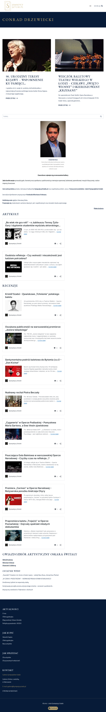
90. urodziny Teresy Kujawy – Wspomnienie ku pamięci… (24, 80)
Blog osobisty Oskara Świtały (12, 620)
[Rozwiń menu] (90, 6)
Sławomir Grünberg (9, 565)
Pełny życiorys (99, 208)
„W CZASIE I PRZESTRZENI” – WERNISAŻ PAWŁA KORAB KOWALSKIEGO (26, 579)
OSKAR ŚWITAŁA (53, 160)
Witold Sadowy (7, 560)
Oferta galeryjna (7, 617)
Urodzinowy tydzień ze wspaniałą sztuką (15, 582)
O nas (4, 613)
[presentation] (26, 55)
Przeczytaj (12, 98)
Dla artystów (6, 657)
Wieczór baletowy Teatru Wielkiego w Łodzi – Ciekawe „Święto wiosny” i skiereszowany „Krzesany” (79, 83)
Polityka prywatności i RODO (11, 623)
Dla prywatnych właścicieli (11, 660)
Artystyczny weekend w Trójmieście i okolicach (17, 590)
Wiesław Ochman (8, 563)
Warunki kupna (7, 637)
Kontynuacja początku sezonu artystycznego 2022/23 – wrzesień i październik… (27, 586)
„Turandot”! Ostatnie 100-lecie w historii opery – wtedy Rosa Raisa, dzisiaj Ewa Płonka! (30, 575)
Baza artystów (7, 644)
